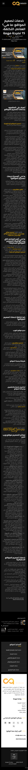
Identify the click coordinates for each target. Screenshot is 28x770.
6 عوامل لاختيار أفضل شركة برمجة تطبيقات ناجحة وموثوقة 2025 (10, 622)
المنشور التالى (5, 626)
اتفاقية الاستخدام (12, 764)
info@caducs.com (20, 735)
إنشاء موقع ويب (15, 370)
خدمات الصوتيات (14, 666)
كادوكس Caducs (14, 751)
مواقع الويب (13, 347)
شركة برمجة (10, 247)
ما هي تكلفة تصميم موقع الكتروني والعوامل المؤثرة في (14, 429)
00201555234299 (21, 739)
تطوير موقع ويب (17, 189)
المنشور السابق (20, 618)
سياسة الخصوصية (9, 762)
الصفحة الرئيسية (19, 36)
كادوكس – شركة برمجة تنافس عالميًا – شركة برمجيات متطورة (16, 630)
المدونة (10, 36)
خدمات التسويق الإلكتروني (13, 658)
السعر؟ (13, 431)
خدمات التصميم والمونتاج (14, 662)
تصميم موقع (21, 406)
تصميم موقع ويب (17, 249)
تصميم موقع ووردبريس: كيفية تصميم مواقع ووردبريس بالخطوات (14, 234)
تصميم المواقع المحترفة (17, 252)
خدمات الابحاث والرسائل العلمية (13, 650)
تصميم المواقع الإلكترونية (18, 68)
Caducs (17, 65)
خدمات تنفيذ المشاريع (13, 670)
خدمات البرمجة (15, 38)
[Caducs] (19, 3)
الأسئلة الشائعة (19, 762)
